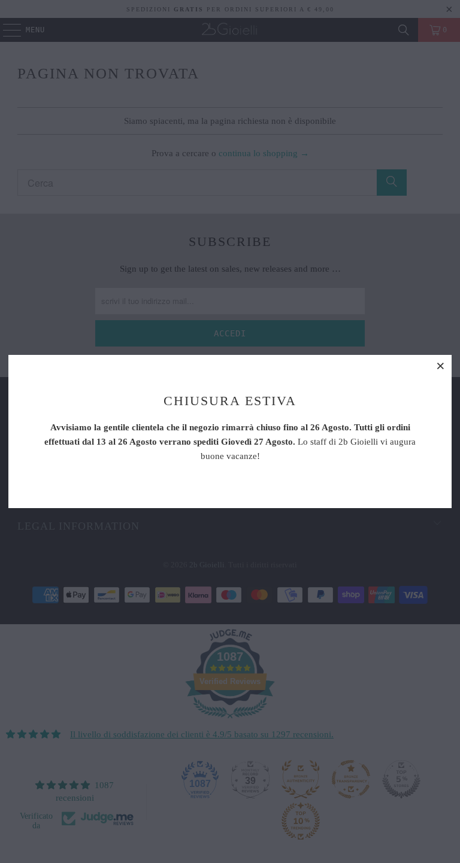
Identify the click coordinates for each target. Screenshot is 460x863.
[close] (441, 365)
